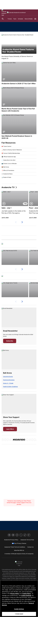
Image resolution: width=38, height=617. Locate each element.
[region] (19, 598)
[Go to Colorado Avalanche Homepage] (4, 12)
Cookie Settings (26, 595)
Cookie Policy (26, 593)
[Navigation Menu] (35, 19)
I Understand (19, 614)
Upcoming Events (8, 376)
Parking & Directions (8, 380)
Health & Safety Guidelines (10, 386)
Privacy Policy (14, 593)
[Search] (3, 19)
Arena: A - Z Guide (8, 383)
